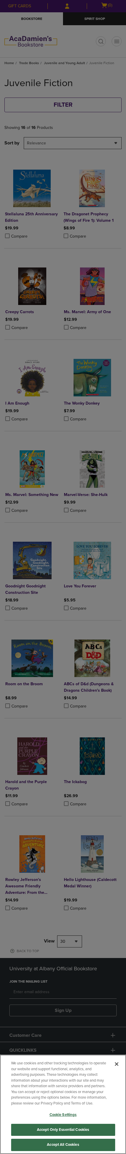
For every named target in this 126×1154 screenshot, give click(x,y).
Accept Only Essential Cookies (63, 1129)
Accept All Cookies (63, 1144)
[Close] (116, 1064)
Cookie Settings (63, 1114)
